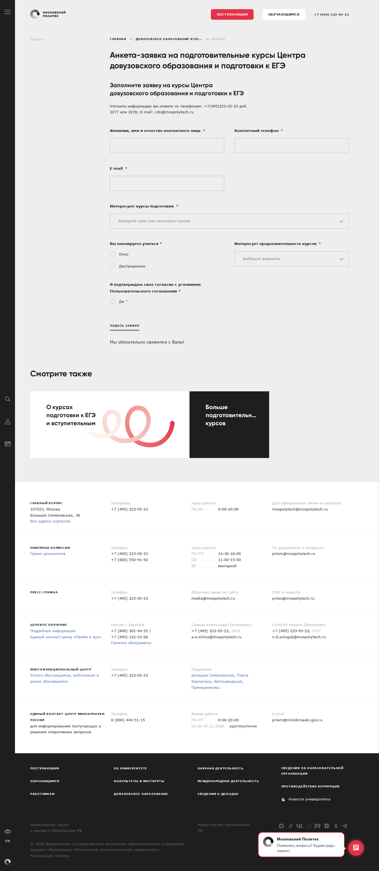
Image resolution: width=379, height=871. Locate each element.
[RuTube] (318, 826)
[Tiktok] (291, 826)
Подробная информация (52, 631)
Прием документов (47, 553)
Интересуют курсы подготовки (142, 206)
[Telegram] (345, 826)
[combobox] (229, 221)
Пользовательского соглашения (143, 291)
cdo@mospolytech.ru (174, 112)
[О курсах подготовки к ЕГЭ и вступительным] (110, 424)
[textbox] (227, 221)
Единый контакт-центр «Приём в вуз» (65, 637)
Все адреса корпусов (50, 521)
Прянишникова (205, 687)
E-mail (117, 168)
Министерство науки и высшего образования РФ (56, 827)
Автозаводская (228, 681)
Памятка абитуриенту (131, 642)
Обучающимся (284, 14)
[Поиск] (8, 398)
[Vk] (299, 826)
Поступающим (232, 14)
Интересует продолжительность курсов (276, 243)
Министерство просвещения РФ (224, 827)
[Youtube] (309, 826)
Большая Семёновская (212, 675)
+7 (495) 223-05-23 (331, 14)
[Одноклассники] (336, 826)
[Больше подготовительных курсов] (229, 424)
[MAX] (281, 826)
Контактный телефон (257, 130)
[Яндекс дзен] (327, 826)
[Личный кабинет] (8, 421)
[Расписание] (8, 442)
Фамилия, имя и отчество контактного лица (156, 130)
